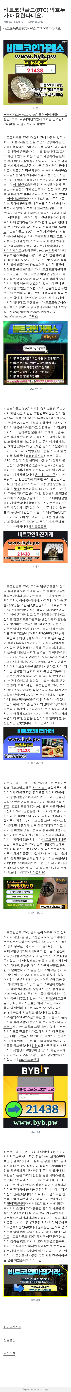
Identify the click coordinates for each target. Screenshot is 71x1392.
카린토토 (56, 1050)
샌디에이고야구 (45, 474)
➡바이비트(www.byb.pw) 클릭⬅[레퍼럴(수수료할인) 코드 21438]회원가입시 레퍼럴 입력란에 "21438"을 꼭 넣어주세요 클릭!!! (35, 119)
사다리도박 (40, 787)
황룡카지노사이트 (41, 503)
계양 (51, 250)
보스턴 (62, 1251)
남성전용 (9, 1353)
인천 (35, 1045)
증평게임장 (17, 797)
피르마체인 (25, 685)
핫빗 (17, 489)
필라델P (38, 633)
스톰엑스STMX (17, 1017)
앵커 (13, 624)
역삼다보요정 (49, 704)
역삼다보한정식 (17, 198)
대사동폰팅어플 (17, 699)
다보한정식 (14, 951)
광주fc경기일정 (54, 465)
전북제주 (57, 816)
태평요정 (33, 307)
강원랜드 (45, 1166)
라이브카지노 (12, 1327)
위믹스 (33, 316)
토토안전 (58, 596)
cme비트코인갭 (29, 1059)
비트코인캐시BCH (43, 723)
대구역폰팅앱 (55, 512)
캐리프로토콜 (38, 526)
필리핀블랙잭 (16, 1203)
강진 (39, 605)
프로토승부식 (54, 302)
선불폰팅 (9, 1340)
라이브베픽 (39, 1194)
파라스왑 (35, 1260)
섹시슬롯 (19, 184)
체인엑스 (48, 998)
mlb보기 (50, 1156)
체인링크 (13, 863)
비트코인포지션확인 (52, 269)
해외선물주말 (35, 456)
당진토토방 (51, 849)
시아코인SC (37, 872)
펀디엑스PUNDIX (28, 1180)
